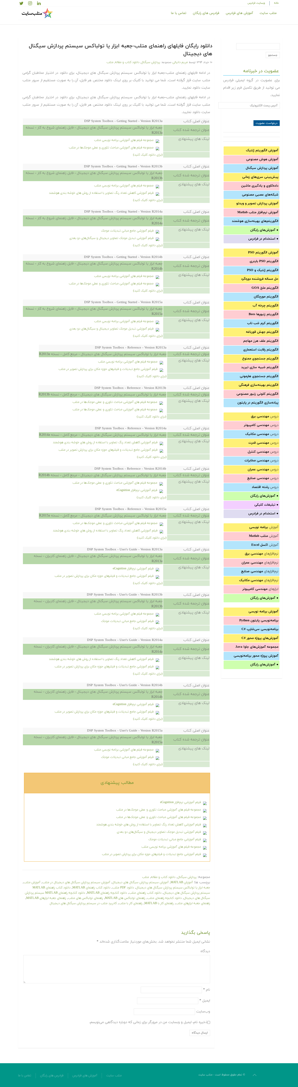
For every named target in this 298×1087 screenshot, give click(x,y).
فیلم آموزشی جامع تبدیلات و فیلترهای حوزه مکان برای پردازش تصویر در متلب (108, 369)
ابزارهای (260, 589)
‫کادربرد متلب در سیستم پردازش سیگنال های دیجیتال (83, 903)
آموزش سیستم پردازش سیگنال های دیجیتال (140, 882)
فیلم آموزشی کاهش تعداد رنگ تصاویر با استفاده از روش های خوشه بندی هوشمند (101, 193)
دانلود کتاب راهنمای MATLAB (91, 888)
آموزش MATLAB (182, 882)
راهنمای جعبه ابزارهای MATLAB (46, 898)
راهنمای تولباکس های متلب (85, 898)
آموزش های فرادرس (239, 13)
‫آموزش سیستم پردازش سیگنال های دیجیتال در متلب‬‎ (76, 882)
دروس (264, 416)
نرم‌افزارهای (261, 553)
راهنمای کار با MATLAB (159, 903)
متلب (109, 62)
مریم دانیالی (180, 62)
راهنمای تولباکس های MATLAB (125, 898)
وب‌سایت (203, 1011)
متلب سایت (268, 13)
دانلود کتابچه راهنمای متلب (164, 898)
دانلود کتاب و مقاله (127, 62)
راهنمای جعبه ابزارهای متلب (193, 903)
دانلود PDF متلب (123, 888)
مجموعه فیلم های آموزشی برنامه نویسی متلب (124, 140)
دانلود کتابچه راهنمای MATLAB (107, 893)
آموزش (263, 527)
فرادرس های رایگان (206, 13)
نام (206, 989)
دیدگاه (205, 951)
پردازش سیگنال (150, 62)
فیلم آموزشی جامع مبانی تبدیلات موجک (127, 231)
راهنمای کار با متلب (130, 903)
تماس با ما (178, 13)
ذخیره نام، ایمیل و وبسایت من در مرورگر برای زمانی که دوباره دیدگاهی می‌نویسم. (148, 1022)
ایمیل (204, 1000)
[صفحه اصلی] (37, 13)
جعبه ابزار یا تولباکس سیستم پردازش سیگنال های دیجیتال (173, 888)
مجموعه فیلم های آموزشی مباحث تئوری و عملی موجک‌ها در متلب (111, 148)
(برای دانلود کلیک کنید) (148, 155)
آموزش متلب (32, 882)
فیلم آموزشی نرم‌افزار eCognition (136, 490)
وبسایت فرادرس (256, 3)
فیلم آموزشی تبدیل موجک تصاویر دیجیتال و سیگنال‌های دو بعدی (111, 238)
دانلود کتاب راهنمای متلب (145, 893)
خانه (276, 3)
